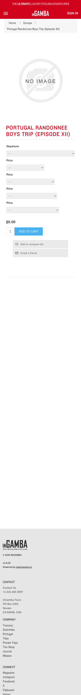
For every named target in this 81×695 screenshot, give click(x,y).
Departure (12, 146)
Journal (7, 651)
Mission (7, 655)
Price (9, 160)
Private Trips (10, 642)
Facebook (9, 681)
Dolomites (9, 629)
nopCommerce (24, 567)
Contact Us (9, 587)
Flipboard (8, 690)
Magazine (9, 672)
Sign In (72, 13)
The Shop (9, 647)
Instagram (9, 677)
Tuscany (8, 625)
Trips (6, 638)
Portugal (8, 634)
